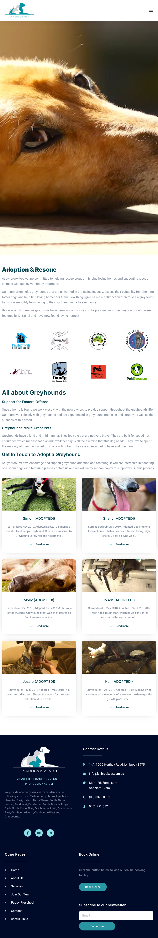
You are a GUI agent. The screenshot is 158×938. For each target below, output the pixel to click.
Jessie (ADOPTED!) (39, 682)
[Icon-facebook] (27, 833)
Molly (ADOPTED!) (39, 600)
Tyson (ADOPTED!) (119, 600)
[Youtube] (39, 833)
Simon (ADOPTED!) (39, 518)
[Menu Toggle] (151, 10)
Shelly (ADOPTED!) (119, 518)
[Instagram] (50, 833)
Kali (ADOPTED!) (119, 682)
